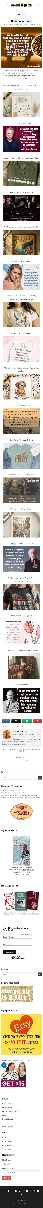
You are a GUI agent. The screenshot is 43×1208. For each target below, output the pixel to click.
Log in (4, 1137)
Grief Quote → (21, 757)
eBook (28, 872)
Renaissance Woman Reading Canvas (22, 650)
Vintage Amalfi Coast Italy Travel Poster (21, 226)
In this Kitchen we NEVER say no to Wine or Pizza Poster (21, 87)
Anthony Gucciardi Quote (22, 333)
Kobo (27, 874)
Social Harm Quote (21, 405)
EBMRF (5, 1115)
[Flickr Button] (26, 1191)
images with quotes (33, 749)
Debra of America (8, 1104)
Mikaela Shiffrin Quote (21, 261)
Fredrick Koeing (15, 749)
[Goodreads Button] (37, 1191)
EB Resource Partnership (10, 1111)
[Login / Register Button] (21, 1194)
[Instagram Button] (23, 1191)
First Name (7, 944)
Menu (23, 14)
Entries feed (6, 1141)
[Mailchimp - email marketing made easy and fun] (18, 959)
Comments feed (7, 1145)
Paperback (22, 867)
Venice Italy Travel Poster (21, 509)
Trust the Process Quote (21, 615)
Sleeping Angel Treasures (11, 1123)
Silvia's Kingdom (7, 1119)
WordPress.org (7, 1149)
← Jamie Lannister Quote (21, 761)
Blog (27, 25)
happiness (23, 749)
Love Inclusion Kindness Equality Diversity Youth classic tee (21, 297)
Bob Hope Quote (21, 684)
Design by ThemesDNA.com (21, 1204)
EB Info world (7, 1107)
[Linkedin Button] (19, 1191)
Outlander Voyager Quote (21, 192)
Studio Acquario (7, 1126)
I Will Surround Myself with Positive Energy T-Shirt (22, 580)
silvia (6, 24)
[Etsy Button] (30, 1191)
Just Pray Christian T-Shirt (21, 440)
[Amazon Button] (34, 1191)
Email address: (7, 1168)
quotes (21, 751)
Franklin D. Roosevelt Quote (21, 474)
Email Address (9, 937)
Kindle (29, 867)
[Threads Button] (12, 1191)
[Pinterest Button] (15, 1191)
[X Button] (4, 1191)
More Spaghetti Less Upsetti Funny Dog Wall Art (21, 370)
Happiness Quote (21, 21)
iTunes (22, 874)
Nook (32, 870)
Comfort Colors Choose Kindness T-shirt (21, 157)
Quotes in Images (34, 25)
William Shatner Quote (21, 123)
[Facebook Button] (8, 1191)
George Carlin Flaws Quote (21, 543)
